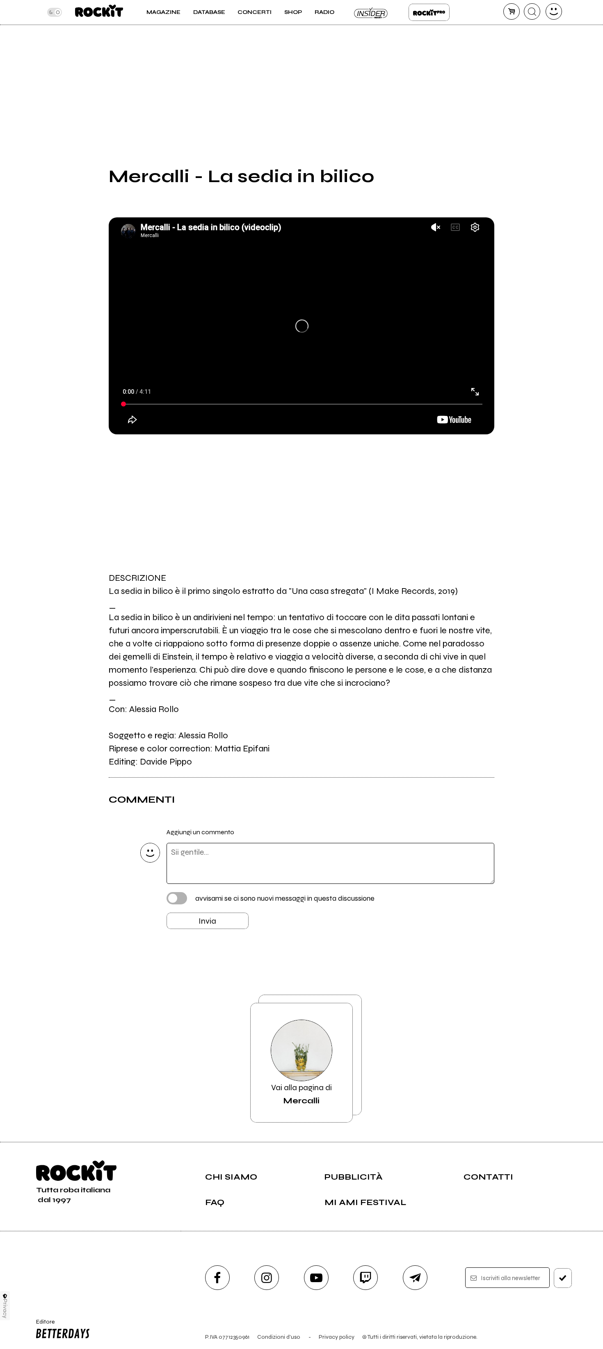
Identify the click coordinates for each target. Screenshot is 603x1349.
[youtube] (316, 1277)
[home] (99, 12)
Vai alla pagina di (301, 1094)
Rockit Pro (429, 12)
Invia (207, 921)
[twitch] (365, 1277)
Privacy (5, 1308)
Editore (42, 1325)
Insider (371, 12)
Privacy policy (336, 1336)
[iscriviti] (563, 1278)
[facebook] (217, 1277)
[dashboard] (554, 11)
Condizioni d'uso (278, 1336)
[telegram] (415, 1277)
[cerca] (532, 11)
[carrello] (511, 11)
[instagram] (266, 1277)
